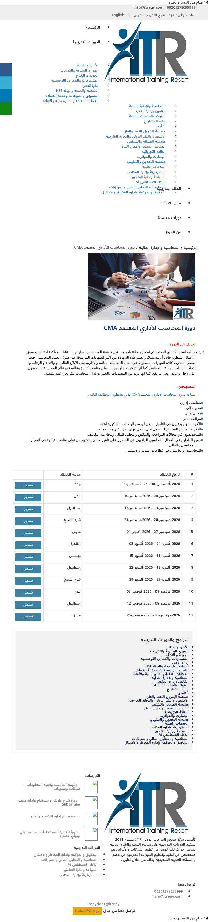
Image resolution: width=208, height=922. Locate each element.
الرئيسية (93, 27)
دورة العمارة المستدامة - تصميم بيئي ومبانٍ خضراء (50, 834)
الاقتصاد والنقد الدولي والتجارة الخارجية (158, 700)
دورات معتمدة (169, 218)
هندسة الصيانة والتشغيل (169, 704)
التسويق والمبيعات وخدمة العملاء (162, 670)
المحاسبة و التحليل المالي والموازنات (160, 738)
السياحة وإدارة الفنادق (171, 731)
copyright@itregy (104, 904)
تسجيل (28, 485)
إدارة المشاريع (177, 689)
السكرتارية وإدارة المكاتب (168, 727)
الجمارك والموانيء (174, 716)
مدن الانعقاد (171, 203)
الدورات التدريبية (86, 42)
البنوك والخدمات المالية (170, 685)
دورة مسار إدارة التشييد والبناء (54, 816)
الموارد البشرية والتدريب (169, 651)
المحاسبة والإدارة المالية (170, 678)
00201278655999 (181, 7)
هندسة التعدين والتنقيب (169, 719)
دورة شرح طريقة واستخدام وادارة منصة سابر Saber (48, 802)
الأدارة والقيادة (177, 647)
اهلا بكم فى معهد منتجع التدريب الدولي (164, 15)
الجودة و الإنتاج (177, 655)
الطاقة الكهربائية (176, 712)
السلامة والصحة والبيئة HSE (167, 666)
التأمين (182, 693)
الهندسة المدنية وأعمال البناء (166, 708)
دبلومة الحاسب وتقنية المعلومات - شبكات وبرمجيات (52, 786)
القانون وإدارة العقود (173, 681)
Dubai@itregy (87, 910)
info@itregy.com (148, 7)
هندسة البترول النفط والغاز (167, 697)
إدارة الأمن (180, 662)
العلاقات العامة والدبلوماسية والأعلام (71, 101)
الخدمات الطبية (176, 723)
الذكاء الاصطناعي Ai (173, 735)
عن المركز (173, 232)
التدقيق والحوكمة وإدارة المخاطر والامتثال (133, 192)
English (118, 15)
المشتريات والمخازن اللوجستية (75, 80)
